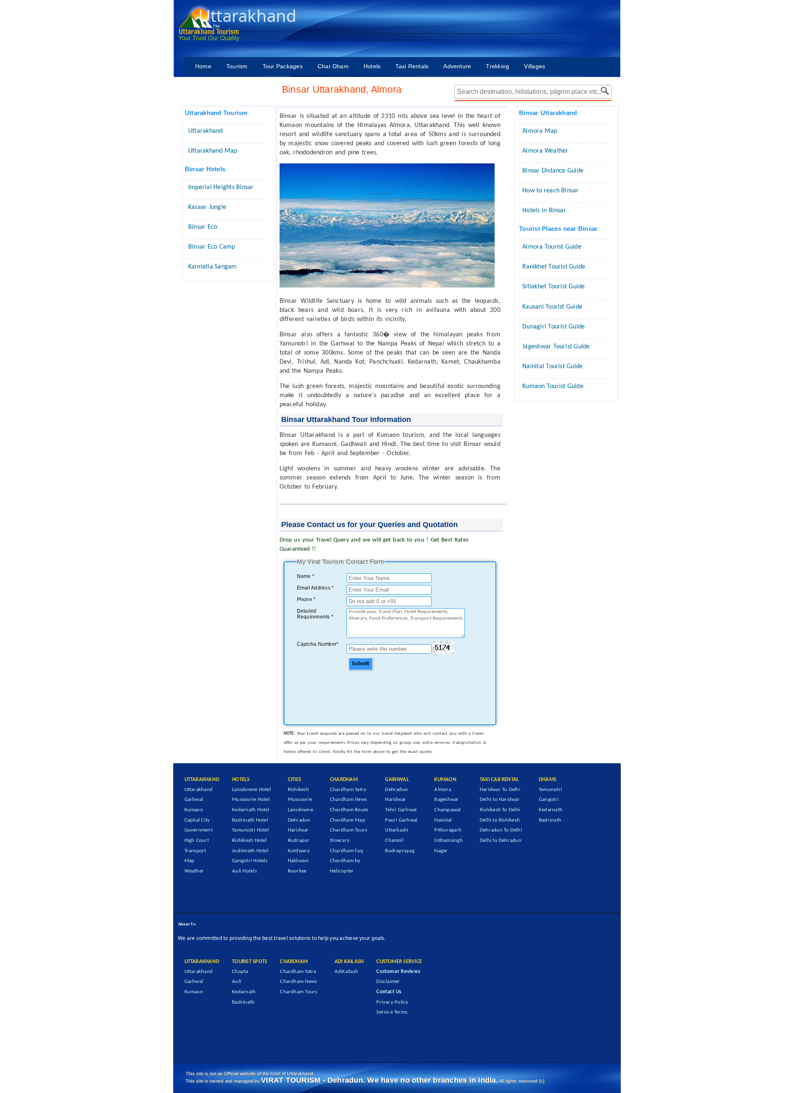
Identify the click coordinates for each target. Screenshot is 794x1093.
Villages (534, 66)
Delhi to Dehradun (500, 840)
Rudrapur (299, 840)
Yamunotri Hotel (250, 830)
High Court (196, 840)
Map (189, 860)
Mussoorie (300, 799)
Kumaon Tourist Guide (553, 386)
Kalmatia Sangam (212, 267)
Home (203, 66)
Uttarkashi (396, 830)
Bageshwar (446, 799)
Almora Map (539, 131)
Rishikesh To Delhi (500, 810)
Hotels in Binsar (544, 210)
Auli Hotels (244, 871)
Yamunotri (550, 789)
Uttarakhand (205, 131)
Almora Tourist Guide (551, 247)
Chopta (240, 971)
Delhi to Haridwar (500, 799)
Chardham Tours (348, 830)
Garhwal (193, 799)
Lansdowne (300, 810)
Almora (442, 789)
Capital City (197, 820)
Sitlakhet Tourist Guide (553, 286)
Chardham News (348, 799)
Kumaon (193, 810)
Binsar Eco (202, 227)
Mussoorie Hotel (251, 799)
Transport (195, 850)
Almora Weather (545, 151)
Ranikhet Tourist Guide (553, 267)
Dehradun (299, 820)
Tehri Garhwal (400, 810)
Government (198, 830)
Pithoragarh (448, 830)
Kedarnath (550, 810)
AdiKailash (346, 971)
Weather (194, 871)
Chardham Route (349, 810)
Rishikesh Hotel (249, 840)
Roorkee (297, 871)
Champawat (447, 810)
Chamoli (394, 840)
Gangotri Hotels (250, 860)
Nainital (443, 820)
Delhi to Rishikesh (500, 820)
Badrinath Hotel (250, 820)
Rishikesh (298, 789)
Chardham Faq (346, 850)
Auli (236, 981)
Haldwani (298, 860)
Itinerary (339, 840)
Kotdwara (299, 850)
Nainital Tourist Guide (552, 366)
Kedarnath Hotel (250, 810)
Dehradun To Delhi (501, 830)
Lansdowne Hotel (251, 789)
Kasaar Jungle (207, 207)
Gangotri (549, 799)
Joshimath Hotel (250, 850)
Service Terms (391, 1012)
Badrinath (550, 820)
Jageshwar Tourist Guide (556, 346)
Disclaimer (388, 981)
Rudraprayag (399, 850)
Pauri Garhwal (401, 820)
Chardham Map (347, 820)
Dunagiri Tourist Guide (553, 327)
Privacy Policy (392, 1002)
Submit (360, 664)
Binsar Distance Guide (553, 171)
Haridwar (298, 830)
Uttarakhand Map (212, 151)
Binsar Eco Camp (211, 247)
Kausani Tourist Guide (552, 307)
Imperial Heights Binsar (221, 187)
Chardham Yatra (348, 789)
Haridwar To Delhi (500, 789)
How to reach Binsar (550, 190)
